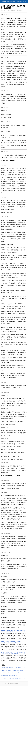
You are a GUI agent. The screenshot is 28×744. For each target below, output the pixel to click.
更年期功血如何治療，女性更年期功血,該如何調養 (12, 673)
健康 (8, 1)
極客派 (3, 1)
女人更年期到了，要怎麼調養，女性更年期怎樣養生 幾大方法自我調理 (14, 678)
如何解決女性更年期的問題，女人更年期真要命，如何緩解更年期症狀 (14, 667)
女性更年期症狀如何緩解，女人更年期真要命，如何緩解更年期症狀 (14, 653)
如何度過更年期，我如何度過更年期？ (9, 675)
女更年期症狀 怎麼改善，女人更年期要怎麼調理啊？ (12, 670)
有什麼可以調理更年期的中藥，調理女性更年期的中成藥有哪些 (14, 631)
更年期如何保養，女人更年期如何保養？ (11, 642)
